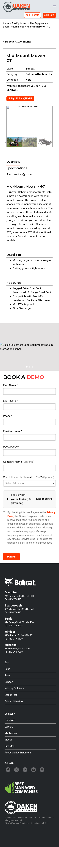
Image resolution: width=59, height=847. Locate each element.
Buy (7, 662)
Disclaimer (35, 823)
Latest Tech (11, 694)
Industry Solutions (15, 688)
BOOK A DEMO (32, 15)
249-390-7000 (15, 652)
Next (54, 142)
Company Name (18, 461)
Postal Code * (11, 446)
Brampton (11, 592)
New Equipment (38, 23)
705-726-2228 (15, 625)
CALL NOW (49, 15)
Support (9, 681)
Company (10, 713)
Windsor (10, 631)
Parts (8, 675)
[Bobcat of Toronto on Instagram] (42, 769)
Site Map (9, 746)
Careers (9, 726)
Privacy (8, 823)
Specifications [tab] (16, 168)
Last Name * (10, 400)
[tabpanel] (29, 246)
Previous (5, 142)
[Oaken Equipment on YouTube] (33, 769)
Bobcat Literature (14, 701)
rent (19, 85)
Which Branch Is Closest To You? (28, 477)
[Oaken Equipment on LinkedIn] (25, 769)
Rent (7, 668)
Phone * (7, 415)
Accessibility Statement (18, 752)
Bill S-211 (46, 823)
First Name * (10, 385)
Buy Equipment (19, 23)
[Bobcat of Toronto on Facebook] (8, 769)
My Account (11, 733)
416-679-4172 (15, 599)
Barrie (8, 618)
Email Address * (12, 431)
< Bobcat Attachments (17, 41)
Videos (8, 739)
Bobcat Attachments (13, 26)
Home (6, 23)
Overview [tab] (13, 162)
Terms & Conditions (20, 823)
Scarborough (13, 605)
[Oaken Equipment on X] (16, 769)
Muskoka (11, 644)
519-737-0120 (15, 638)
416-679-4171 (15, 612)
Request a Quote (20, 98)
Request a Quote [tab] (19, 174)
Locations (10, 720)
